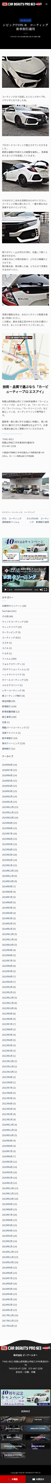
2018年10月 (8, 1262)
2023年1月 (7, 992)
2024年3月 (7, 918)
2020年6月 (7, 1156)
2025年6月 (7, 838)
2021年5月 (7, 1098)
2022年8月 (7, 1018)
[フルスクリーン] (45, 589)
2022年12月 (8, 997)
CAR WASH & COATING (13, 1455)
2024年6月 (7, 902)
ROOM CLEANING (13, 1428)
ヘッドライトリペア (12, 674)
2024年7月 (7, 897)
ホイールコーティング (13, 679)
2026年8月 (7, 764)
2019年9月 (7, 1204)
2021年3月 (7, 1108)
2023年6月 (7, 965)
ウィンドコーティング (13, 621)
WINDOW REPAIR (37, 1446)
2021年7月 (7, 1087)
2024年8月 (7, 891)
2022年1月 (7, 1055)
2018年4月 (7, 1294)
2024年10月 (8, 881)
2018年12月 (8, 1251)
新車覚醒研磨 (8, 711)
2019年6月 (7, 1220)
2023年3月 (7, 981)
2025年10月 (8, 817)
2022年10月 (8, 1008)
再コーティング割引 (11, 695)
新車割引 (6, 706)
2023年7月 (7, 960)
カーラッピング (9, 632)
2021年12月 (8, 1061)
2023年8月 (7, 955)
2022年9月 (7, 1013)
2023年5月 (7, 971)
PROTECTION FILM (38, 1437)
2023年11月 (8, 939)
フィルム (6, 658)
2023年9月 (7, 950)
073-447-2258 (35, 1368)
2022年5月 (7, 1034)
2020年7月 (7, 1151)
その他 (5, 616)
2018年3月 (7, 1299)
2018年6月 (7, 1283)
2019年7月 (7, 1214)
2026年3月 (7, 791)
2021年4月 (7, 1103)
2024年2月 (7, 923)
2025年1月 (7, 865)
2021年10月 (8, 1071)
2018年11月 (8, 1257)
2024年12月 (8, 870)
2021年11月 (8, 1066)
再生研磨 (6, 701)
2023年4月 (7, 976)
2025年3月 (7, 854)
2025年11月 (8, 812)
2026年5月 (7, 780)
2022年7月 (7, 1024)
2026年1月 (7, 801)
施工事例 (6, 716)
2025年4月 (7, 849)
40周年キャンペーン (12, 605)
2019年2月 (7, 1241)
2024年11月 (8, 876)
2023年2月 (7, 987)
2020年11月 (8, 1130)
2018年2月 (7, 1304)
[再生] (5, 589)
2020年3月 (7, 1172)
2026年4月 (7, 785)
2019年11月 (8, 1193)
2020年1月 (7, 1183)
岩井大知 (37, 36)
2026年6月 (7, 775)
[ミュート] (41, 589)
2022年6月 (7, 1029)
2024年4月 (7, 913)
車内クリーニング (10, 743)
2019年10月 (8, 1198)
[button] (46, 4)
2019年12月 (8, 1188)
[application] (25, 579)
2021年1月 (7, 1119)
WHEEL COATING (13, 1437)
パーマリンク (29, 512)
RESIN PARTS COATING (13, 1446)
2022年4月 (7, 1040)
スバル (5, 648)
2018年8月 (7, 1272)
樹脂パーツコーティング (14, 727)
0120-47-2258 (19, 1368)
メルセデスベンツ (10, 685)
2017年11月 (8, 1320)
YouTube (6, 611)
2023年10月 (8, 944)
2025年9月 (7, 822)
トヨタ (5, 653)
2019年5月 (7, 1225)
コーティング (25, 20)
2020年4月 (7, 1167)
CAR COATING (13, 1420)
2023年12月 (8, 934)
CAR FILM (38, 1420)
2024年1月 (7, 928)
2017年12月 (8, 1315)
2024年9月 (7, 886)
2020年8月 (7, 1145)
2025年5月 (7, 844)
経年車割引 (7, 738)
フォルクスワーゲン (12, 664)
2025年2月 (7, 860)
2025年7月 (7, 833)
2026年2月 (7, 796)
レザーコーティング (11, 690)
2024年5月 (7, 907)
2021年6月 (7, 1092)
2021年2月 (7, 1114)
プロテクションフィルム (14, 669)
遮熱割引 (6, 748)
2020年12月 (8, 1124)
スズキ (5, 642)
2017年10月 (8, 1325)
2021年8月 (7, 1082)
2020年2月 (7, 1177)
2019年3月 (7, 1235)
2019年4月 (7, 1230)
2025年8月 (7, 828)
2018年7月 (7, 1278)
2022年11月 (8, 1003)
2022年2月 (7, 1050)
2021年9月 (7, 1077)
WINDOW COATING (37, 1428)
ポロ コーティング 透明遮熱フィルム (13, 520)
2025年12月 (8, 807)
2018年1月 (7, 1310)
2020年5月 (7, 1161)
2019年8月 (7, 1209)
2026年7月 (7, 770)
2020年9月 (7, 1140)
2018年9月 (7, 1267)
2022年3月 (7, 1045)
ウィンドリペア (9, 627)
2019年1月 (7, 1246)
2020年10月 (8, 1135)
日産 (4, 722)
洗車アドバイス (9, 732)
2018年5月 (7, 1288)
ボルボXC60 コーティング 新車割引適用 (38, 520)
